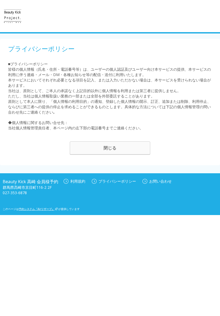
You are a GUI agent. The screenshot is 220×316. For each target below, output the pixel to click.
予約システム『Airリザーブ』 (36, 209)
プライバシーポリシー (117, 181)
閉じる (110, 148)
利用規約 (77, 181)
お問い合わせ (160, 181)
